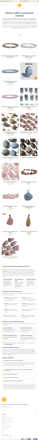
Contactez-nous (4, 423)
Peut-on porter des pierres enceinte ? (11, 374)
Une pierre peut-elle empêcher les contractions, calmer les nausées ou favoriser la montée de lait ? (19, 370)
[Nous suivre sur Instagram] (5, 435)
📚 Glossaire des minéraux (6, 420)
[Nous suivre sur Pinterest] (7, 435)
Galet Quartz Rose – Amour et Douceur (10, 181)
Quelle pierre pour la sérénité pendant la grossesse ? (14, 360)
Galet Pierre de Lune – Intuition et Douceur (28, 157)
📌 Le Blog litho (4, 416)
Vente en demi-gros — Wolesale (7, 422)
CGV (2, 430)
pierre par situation (9, 344)
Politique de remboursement (6, 425)
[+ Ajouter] (17, 52)
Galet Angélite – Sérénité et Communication (10, 157)
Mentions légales (4, 429)
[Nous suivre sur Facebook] (2, 435)
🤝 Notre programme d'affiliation (7, 418)
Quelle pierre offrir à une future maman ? (12, 377)
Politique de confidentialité (6, 427)
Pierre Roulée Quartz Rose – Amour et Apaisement (28, 132)
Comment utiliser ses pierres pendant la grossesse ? (14, 380)
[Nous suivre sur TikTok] (10, 435)
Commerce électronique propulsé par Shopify (12, 439)
